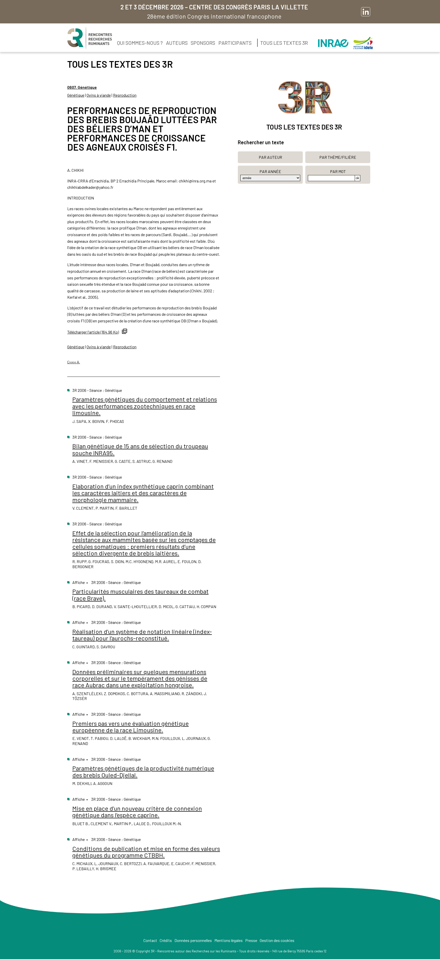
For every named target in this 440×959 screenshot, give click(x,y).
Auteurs (177, 43)
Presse (251, 940)
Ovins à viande (99, 95)
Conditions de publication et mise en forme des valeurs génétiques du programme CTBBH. (146, 852)
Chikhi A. (73, 362)
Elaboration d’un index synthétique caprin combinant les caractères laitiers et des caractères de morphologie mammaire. (143, 492)
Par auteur (270, 157)
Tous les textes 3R (284, 43)
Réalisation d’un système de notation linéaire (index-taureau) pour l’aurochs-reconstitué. (142, 635)
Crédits (166, 940)
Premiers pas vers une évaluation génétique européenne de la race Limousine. (130, 727)
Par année (270, 171)
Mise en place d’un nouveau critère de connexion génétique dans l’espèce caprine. (137, 812)
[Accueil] (89, 38)
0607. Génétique (82, 87)
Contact (150, 940)
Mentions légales (228, 940)
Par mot (338, 171)
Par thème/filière (337, 157)
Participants (235, 43)
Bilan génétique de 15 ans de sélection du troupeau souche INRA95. (140, 449)
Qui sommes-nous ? (140, 43)
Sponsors (203, 43)
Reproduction (124, 95)
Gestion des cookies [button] (277, 940)
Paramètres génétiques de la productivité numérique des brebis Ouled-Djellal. (143, 771)
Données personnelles (193, 940)
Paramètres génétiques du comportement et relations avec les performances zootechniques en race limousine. (144, 405)
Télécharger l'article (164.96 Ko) (93, 332)
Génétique (75, 95)
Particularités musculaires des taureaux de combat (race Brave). (140, 595)
